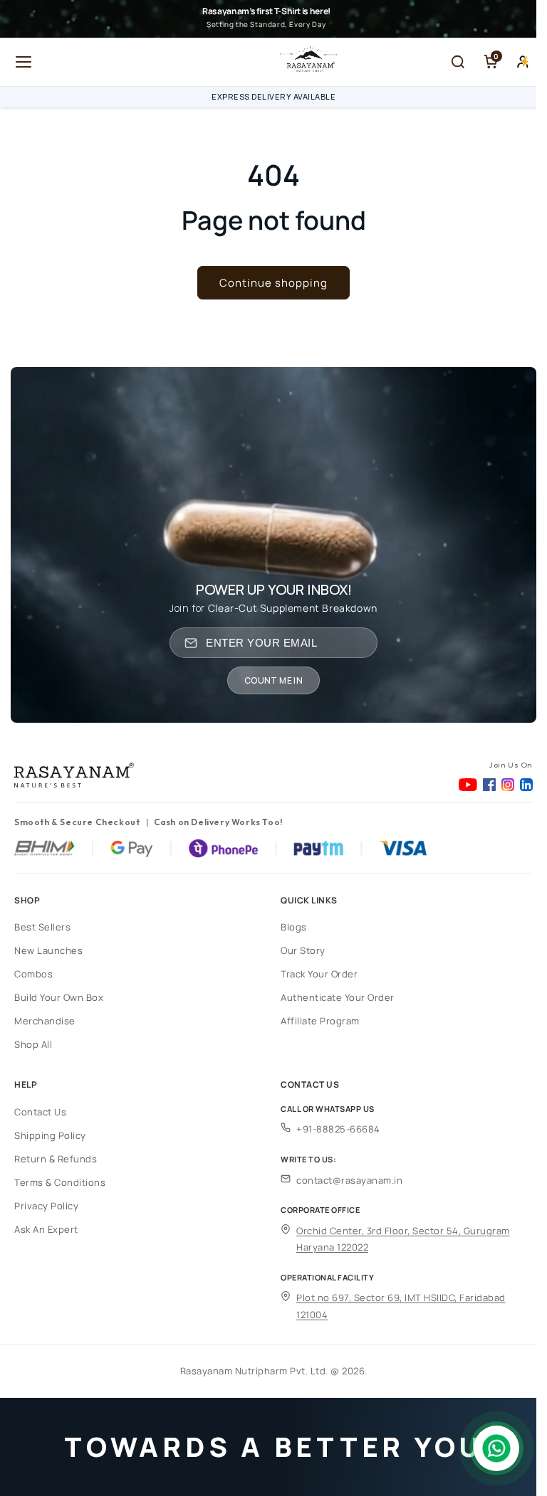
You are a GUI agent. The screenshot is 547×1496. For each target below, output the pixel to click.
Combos (33, 973)
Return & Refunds (55, 1158)
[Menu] (23, 62)
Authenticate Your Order (338, 997)
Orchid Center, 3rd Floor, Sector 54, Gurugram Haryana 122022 (403, 1238)
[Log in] (523, 62)
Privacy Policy (46, 1205)
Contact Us (40, 1111)
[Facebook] (489, 784)
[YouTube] (468, 784)
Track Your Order (319, 973)
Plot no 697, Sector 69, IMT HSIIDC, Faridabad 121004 (401, 1305)
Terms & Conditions (59, 1182)
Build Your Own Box (58, 997)
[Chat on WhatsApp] (496, 1448)
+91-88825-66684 (338, 1129)
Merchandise (44, 1020)
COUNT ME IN (273, 680)
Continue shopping (273, 282)
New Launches (48, 950)
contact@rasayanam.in (349, 1180)
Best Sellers (42, 927)
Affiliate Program (320, 1020)
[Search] (458, 62)
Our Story (303, 950)
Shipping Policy (50, 1135)
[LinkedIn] (526, 784)
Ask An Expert (46, 1229)
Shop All (33, 1044)
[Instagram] (507, 784)
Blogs (294, 927)
